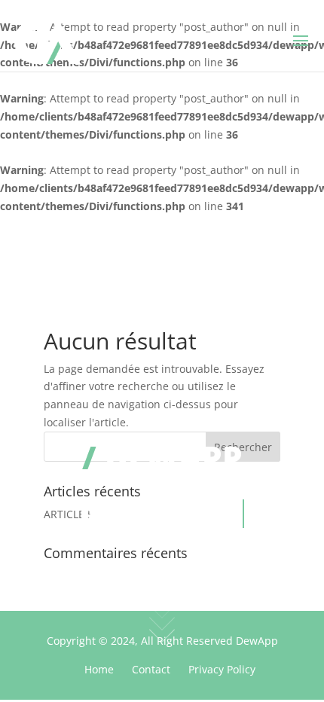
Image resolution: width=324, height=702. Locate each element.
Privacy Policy (221, 669)
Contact (151, 669)
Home (99, 669)
